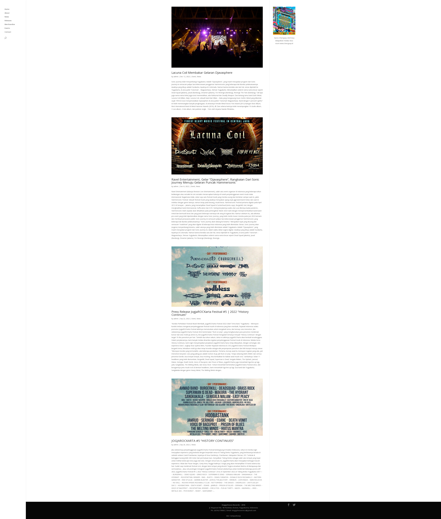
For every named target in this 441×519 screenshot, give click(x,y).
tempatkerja (235, 516)
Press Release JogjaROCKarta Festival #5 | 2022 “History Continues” (210, 313)
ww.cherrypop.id (287, 43)
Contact (8, 32)
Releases (8, 21)
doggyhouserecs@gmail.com (244, 510)
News (7, 17)
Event (194, 76)
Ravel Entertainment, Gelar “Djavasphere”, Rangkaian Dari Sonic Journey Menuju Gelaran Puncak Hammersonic (215, 180)
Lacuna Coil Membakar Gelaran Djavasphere (201, 72)
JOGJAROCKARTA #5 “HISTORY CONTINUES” (202, 441)
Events (7, 28)
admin (176, 76)
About (7, 13)
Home (7, 9)
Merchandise (10, 24)
